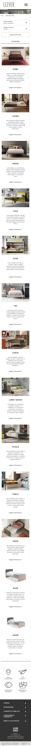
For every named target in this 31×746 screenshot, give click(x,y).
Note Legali (4, 744)
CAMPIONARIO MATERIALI (8, 691)
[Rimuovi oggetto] (26, 22)
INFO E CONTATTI (22, 678)
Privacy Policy (9, 744)
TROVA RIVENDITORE (8, 678)
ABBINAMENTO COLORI (22, 691)
